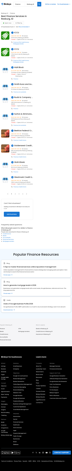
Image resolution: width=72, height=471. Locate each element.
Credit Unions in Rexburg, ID (44, 331)
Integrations (4, 428)
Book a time (39, 374)
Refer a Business (54, 395)
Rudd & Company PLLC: (23, 97)
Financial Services (8, 239)
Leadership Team (41, 369)
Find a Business (54, 387)
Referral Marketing (18, 390)
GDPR (30, 461)
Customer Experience (19, 406)
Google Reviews (17, 395)
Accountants (22, 92)
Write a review (50, 4)
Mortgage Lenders (18, 44)
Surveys (3, 407)
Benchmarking (5, 412)
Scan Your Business (55, 384)
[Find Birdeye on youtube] (47, 453)
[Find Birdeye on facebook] (33, 453)
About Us (38, 366)
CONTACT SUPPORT (61, 453)
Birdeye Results (40, 397)
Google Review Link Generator (58, 381)
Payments (4, 397)
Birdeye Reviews (40, 394)
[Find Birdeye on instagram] (43, 453)
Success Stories (40, 391)
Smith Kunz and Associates (23, 84)
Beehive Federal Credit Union (23, 130)
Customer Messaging (19, 387)
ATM (19, 42)
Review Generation (18, 381)
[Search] (39, 4)
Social (2, 389)
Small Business (17, 366)
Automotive (16, 416)
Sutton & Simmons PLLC (23, 114)
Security (25, 461)
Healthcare (16, 425)
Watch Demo (40, 372)
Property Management (19, 433)
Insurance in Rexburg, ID (43, 334)
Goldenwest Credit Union (23, 145)
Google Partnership (4, 431)
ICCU (16, 32)
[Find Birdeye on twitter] (36, 453)
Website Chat (17, 392)
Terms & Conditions (7, 461)
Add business (12, 214)
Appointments (5, 391)
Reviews (3, 369)
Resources (39, 377)
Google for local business (20, 376)
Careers (38, 388)
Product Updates (41, 386)
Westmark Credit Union (23, 177)
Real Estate (16, 439)
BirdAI (2, 422)
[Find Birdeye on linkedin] (39, 453)
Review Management (19, 378)
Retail (14, 441)
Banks (4, 236)
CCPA (38, 461)
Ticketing (3, 415)
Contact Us (39, 402)
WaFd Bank (19, 162)
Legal (14, 430)
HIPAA (34, 461)
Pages (3, 374)
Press (37, 383)
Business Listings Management (22, 404)
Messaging (4, 404)
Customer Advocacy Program (58, 398)
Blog (37, 380)
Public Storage (17, 436)
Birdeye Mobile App (6, 435)
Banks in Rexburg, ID (42, 328)
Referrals (3, 372)
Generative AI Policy (47, 461)
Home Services (17, 427)
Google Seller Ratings (5, 378)
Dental (15, 419)
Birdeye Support (54, 392)
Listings (3, 366)
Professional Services (56, 369)
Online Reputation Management (22, 384)
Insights (3, 409)
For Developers (54, 390)
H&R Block (19, 67)
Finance (15, 42)
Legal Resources (40, 400)
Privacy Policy (17, 461)
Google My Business (19, 398)
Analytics (3, 425)
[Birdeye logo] (6, 4)
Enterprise (16, 369)
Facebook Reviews (18, 401)
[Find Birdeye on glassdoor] (50, 453)
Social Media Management (21, 409)
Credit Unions (25, 42)
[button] (26, 194)
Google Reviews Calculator (57, 376)
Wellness (15, 444)
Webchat (3, 386)
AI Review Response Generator (58, 378)
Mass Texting (5, 394)
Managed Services (55, 366)
